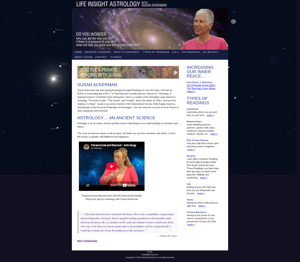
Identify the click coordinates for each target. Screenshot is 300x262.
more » (210, 115)
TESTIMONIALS (191, 52)
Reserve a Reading (98, 52)
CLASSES (116, 57)
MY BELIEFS (210, 52)
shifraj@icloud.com (150, 255)
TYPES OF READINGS (156, 52)
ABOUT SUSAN (83, 57)
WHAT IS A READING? (127, 52)
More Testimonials (87, 240)
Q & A (175, 52)
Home (78, 52)
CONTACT (101, 57)
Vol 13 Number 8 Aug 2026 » (201, 85)
